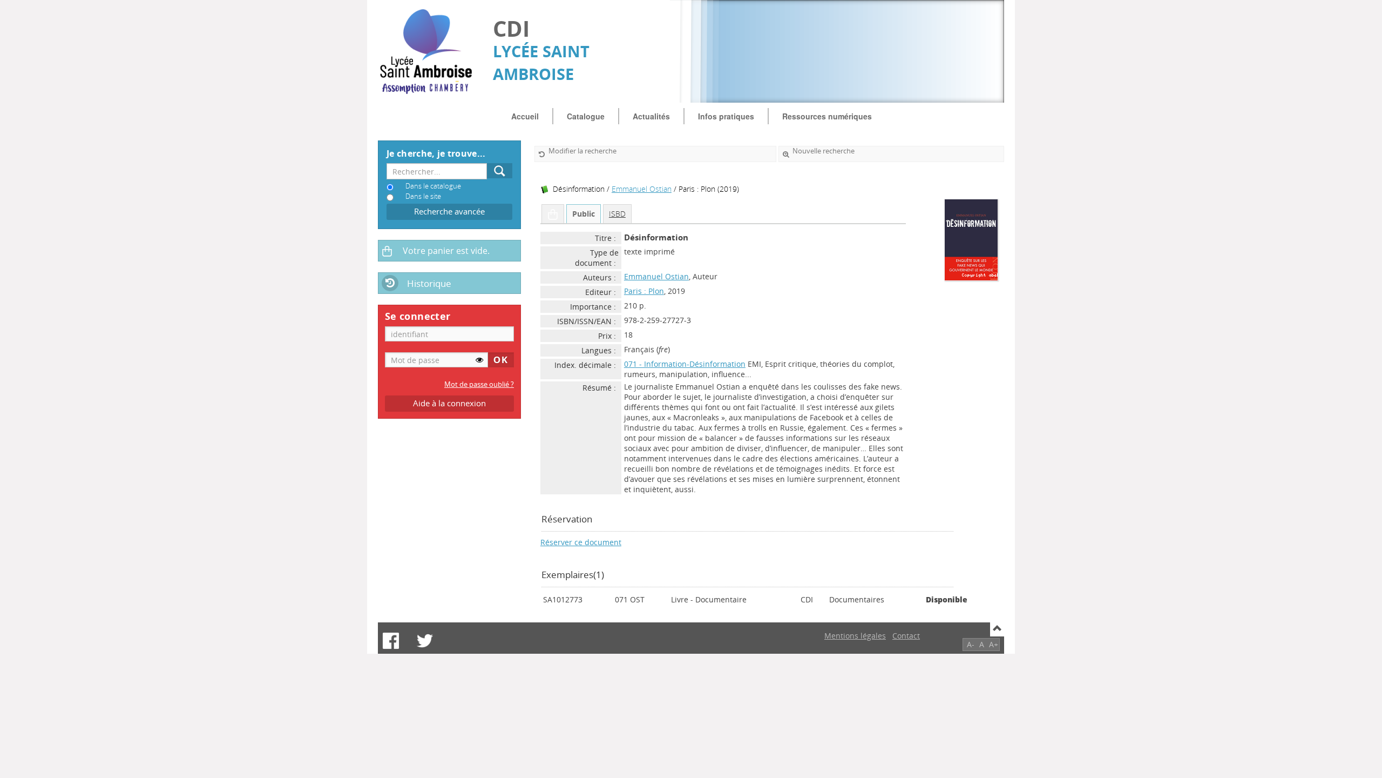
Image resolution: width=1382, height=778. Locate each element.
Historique (429, 283)
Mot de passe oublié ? (479, 384)
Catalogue (586, 116)
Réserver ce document (580, 542)
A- (970, 644)
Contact (906, 636)
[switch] (479, 360)
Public (583, 214)
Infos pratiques (726, 116)
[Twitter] (425, 641)
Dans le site (423, 196)
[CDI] (430, 51)
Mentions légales (855, 636)
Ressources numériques (827, 116)
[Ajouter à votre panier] (553, 214)
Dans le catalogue (433, 186)
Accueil (525, 116)
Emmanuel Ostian (642, 189)
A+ (993, 644)
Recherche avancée (449, 211)
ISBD (617, 214)
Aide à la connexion (449, 403)
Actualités (651, 116)
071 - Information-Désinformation (685, 364)
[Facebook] (391, 641)
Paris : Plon (644, 291)
